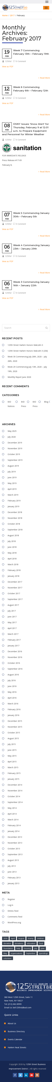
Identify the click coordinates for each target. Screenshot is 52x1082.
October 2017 (14, 593)
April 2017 (12, 628)
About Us (12, 1023)
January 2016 (13, 715)
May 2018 (12, 552)
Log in (10, 905)
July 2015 (12, 744)
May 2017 (12, 622)
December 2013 (15, 837)
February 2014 (14, 825)
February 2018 (14, 570)
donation (7, 943)
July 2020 (12, 437)
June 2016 (12, 686)
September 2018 (15, 529)
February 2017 (14, 639)
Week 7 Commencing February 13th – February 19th (31, 52)
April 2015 (12, 761)
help (18, 948)
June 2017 (12, 616)
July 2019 (12, 471)
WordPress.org (14, 922)
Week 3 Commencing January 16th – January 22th (31, 284)
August (21, 938)
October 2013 (14, 848)
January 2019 (13, 506)
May (5, 953)
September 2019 (15, 460)
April (13, 938)
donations (19, 943)
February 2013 (14, 877)
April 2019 (12, 489)
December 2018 (15, 512)
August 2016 (13, 674)
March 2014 (13, 819)
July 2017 (12, 610)
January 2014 (13, 831)
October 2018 (14, 523)
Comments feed (15, 916)
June (43, 948)
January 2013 (13, 883)
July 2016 (12, 680)
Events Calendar (15, 1039)
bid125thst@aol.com (22, 1007)
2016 (5, 938)
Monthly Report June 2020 (19, 377)
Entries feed (13, 911)
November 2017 (15, 587)
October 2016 (14, 663)
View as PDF (7, 66)
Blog (46, 401)
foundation (8, 948)
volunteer (7, 958)
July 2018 (12, 541)
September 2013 (15, 854)
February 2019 (14, 500)
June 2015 (12, 750)
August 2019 (13, 466)
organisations (16, 953)
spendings (43, 953)
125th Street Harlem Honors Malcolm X (25, 345)
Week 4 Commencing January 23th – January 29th (31, 247)
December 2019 (15, 442)
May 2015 (12, 755)
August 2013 (13, 860)
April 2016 (12, 697)
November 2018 (15, 518)
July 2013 (12, 866)
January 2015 (13, 779)
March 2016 (13, 703)
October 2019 (14, 454)
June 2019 (12, 477)
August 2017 (13, 605)
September (30, 953)
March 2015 (13, 767)
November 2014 (15, 790)
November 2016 (15, 657)
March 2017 (13, 634)
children (40, 938)
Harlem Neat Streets (17, 1047)
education (31, 943)
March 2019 (13, 495)
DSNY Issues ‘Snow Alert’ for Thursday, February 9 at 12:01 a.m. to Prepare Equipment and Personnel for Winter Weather (25, 129)
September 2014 (15, 802)
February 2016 (14, 709)
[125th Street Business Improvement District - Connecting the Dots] (16, 7)
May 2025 (12, 431)
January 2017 (13, 645)
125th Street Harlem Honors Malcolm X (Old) (28, 350)
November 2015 (15, 726)
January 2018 (13, 576)
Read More (45, 77)
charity (30, 938)
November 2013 (15, 842)
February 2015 (14, 773)
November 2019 (15, 448)
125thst (8, 61)
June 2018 (12, 547)
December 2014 (15, 784)
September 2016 (15, 668)
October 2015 (14, 732)
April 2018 (12, 558)
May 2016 (12, 692)
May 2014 (12, 808)
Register (11, 899)
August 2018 (13, 535)
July (35, 948)
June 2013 (12, 871)
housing (27, 948)
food (41, 943)
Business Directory (16, 1031)
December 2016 (15, 651)
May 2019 (12, 483)
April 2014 (12, 813)
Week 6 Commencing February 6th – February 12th (30, 89)
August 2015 (13, 738)
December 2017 (15, 581)
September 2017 (15, 599)
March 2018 (13, 564)
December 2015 (15, 721)
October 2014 (14, 796)
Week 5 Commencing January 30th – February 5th (31, 215)
